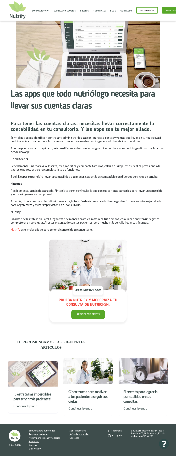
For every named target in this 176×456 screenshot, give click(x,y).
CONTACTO (126, 11)
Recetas (33, 445)
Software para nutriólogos (42, 430)
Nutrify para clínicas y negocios (44, 437)
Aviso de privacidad (79, 434)
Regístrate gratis (88, 314)
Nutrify (15, 229)
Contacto (74, 437)
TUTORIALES (99, 11)
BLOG (113, 11)
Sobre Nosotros (77, 430)
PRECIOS (84, 11)
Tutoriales (34, 441)
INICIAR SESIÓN (147, 10)
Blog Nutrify (35, 448)
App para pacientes (38, 434)
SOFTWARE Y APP (40, 11)
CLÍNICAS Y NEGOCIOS (64, 11)
